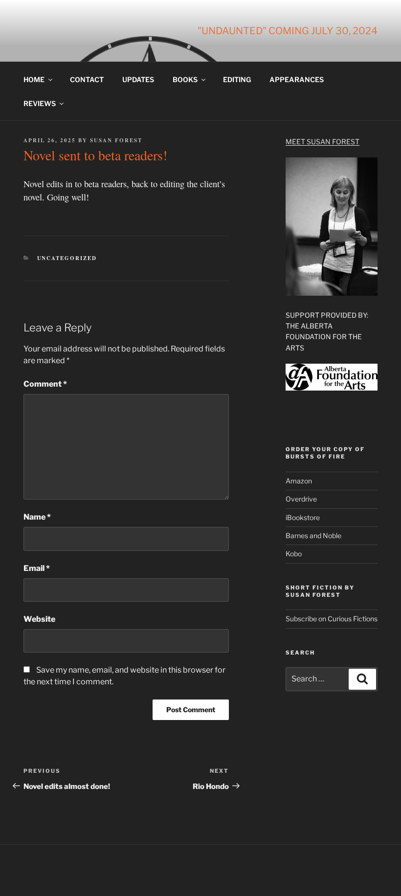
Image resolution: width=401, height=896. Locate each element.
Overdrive (301, 499)
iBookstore (303, 517)
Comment (45, 384)
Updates (138, 79)
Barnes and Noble (313, 535)
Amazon (299, 481)
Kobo (294, 553)
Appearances (296, 79)
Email (36, 568)
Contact (87, 79)
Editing (237, 79)
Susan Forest (116, 140)
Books (185, 79)
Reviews (39, 103)
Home (34, 79)
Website (39, 619)
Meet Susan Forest (322, 141)
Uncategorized (67, 258)
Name (37, 517)
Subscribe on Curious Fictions (332, 618)
